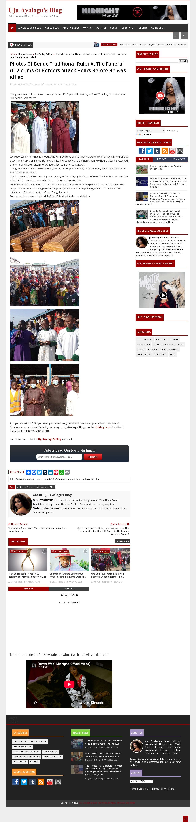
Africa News (143, 354)
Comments (178, 159)
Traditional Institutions (27, 757)
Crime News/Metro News (27, 751)
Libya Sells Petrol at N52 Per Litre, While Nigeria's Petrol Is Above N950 (134, 44)
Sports (143, 28)
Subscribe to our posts (51, 508)
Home (12, 54)
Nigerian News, (52, 84)
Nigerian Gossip (52, 757)
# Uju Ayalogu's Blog (44, 487)
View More (124, 541)
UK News (88, 28)
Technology (160, 354)
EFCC (172, 354)
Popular (144, 159)
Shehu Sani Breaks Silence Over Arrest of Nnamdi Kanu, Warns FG (68, 575)
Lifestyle (127, 28)
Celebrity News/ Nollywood (168, 344)
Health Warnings (23, 746)
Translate (146, 134)
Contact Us (158, 28)
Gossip (114, 28)
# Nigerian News (24, 487)
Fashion (34, 762)
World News (52, 28)
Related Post (18, 541)
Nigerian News (71, 28)
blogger (28, 588)
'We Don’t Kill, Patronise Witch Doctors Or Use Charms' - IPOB (107, 575)
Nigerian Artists (170, 349)
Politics (101, 28)
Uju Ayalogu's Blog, (68, 84)
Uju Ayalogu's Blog (29, 28)
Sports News (51, 751)
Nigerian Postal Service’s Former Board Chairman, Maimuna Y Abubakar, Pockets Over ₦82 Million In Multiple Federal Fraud (160, 199)
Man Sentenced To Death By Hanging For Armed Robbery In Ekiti (27, 575)
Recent (161, 159)
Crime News (20, 741)
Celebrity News (38, 741)
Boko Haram (20, 762)
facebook (69, 588)
